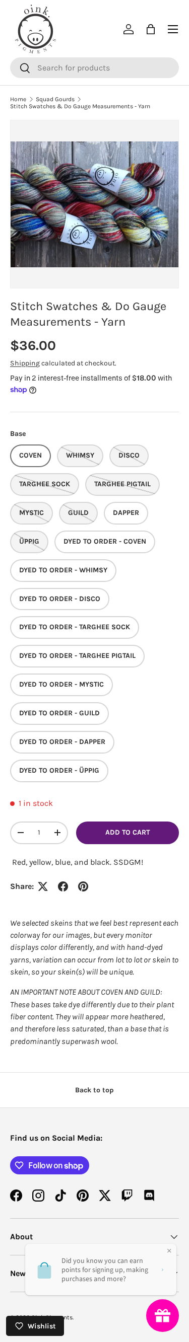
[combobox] (94, 67)
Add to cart (127, 832)
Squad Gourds (55, 99)
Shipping (25, 363)
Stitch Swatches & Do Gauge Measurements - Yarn (80, 106)
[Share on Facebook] (63, 886)
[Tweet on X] (43, 886)
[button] (151, 29)
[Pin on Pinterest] (83, 886)
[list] (94, 204)
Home (18, 99)
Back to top (94, 1090)
